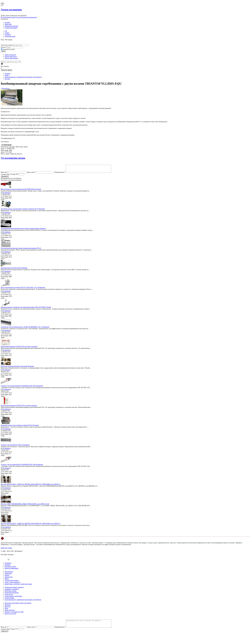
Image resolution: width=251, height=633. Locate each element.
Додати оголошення (11, 9)
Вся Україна (5, 66)
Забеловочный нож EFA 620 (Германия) (14, 268)
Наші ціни (8, 24)
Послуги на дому (10, 613)
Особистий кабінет (11, 28)
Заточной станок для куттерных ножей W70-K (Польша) (20, 425)
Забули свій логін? (11, 56)
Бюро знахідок (9, 610)
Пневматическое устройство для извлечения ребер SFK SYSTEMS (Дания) (26, 307)
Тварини (7, 605)
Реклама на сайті (10, 566)
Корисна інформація (11, 568)
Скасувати (4, 19)
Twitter (7, 33)
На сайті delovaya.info (8, 17)
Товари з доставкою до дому (14, 612)
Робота (7, 575)
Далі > (8, 88)
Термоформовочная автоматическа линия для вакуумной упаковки (23, 228)
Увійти (3, 51)
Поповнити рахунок (11, 26)
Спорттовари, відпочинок (13, 596)
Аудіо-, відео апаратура (12, 582)
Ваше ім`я (5, 627)
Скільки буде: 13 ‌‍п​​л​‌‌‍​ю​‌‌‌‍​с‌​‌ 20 (10, 174)
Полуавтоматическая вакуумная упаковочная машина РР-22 (21, 248)
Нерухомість (9, 571)
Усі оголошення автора (13, 158)
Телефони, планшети (12, 589)
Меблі (7, 578)
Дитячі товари (9, 598)
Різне (6, 608)
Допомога (8, 563)
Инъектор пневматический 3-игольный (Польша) (17, 366)
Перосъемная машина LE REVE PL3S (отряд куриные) (19, 346)
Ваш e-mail (31, 172)
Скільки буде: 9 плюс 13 (9, 629)
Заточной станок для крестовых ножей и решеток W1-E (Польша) (23, 209)
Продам (7, 79)
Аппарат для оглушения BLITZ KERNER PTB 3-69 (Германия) (22, 386)
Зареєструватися (10, 54)
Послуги (7, 606)
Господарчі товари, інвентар (14, 587)
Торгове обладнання (11, 580)
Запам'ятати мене (9, 49)
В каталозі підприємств (29, 17)
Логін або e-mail (6, 45)
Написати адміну (6, 548)
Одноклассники (10, 36)
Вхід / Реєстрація (6, 39)
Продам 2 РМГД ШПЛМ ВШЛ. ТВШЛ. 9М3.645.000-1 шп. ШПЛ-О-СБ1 (25, 504)
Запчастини (9, 577)
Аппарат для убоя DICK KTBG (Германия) (15, 445)
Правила (7, 565)
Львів (6, 75)
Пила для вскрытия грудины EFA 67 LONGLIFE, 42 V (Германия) (23, 287)
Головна (7, 22)
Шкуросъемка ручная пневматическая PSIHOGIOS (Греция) (21, 189)
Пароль (3, 47)
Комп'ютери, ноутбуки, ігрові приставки (18, 584)
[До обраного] (6, 192)
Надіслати (5, 631)
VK (6, 31)
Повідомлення (60, 172)
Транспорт (8, 573)
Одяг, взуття (9, 594)
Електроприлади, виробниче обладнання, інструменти (23, 77)
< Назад (3, 88)
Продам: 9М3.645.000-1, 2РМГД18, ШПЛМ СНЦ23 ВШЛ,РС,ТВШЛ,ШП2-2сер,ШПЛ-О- (30, 484)
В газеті (18, 17)
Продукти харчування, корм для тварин (18, 603)
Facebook (8, 34)
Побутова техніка (10, 591)
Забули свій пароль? (11, 58)
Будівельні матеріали (12, 592)
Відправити (5, 176)
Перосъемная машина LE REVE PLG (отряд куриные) (19, 405)
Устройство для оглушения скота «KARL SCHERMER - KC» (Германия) (25, 327)
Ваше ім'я (4, 172)
